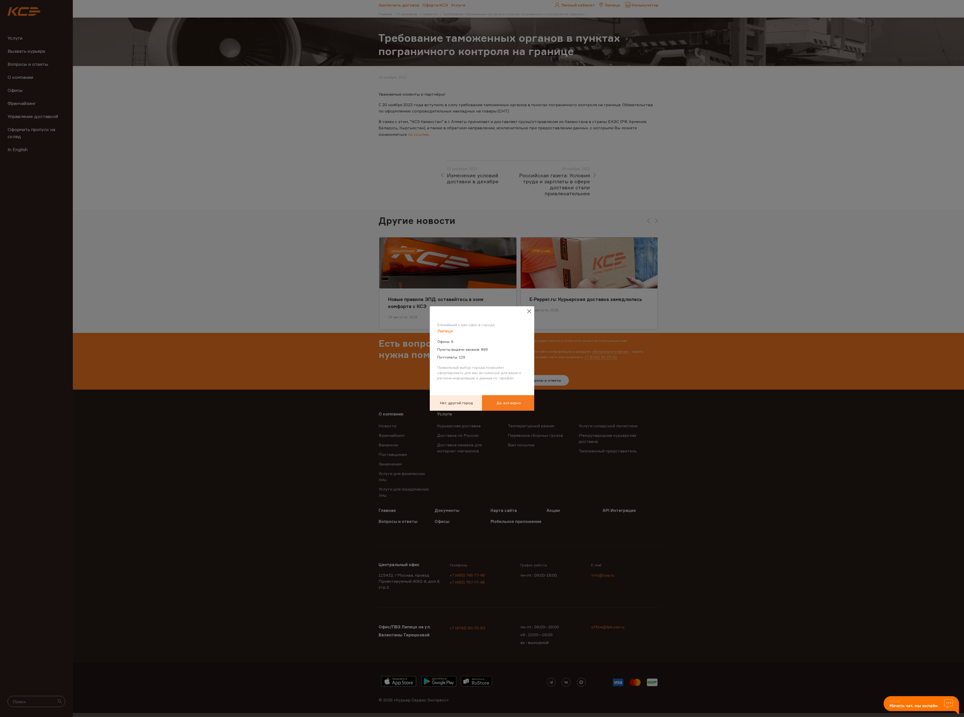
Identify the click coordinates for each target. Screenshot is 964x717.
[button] (921, 705)
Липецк (445, 330)
